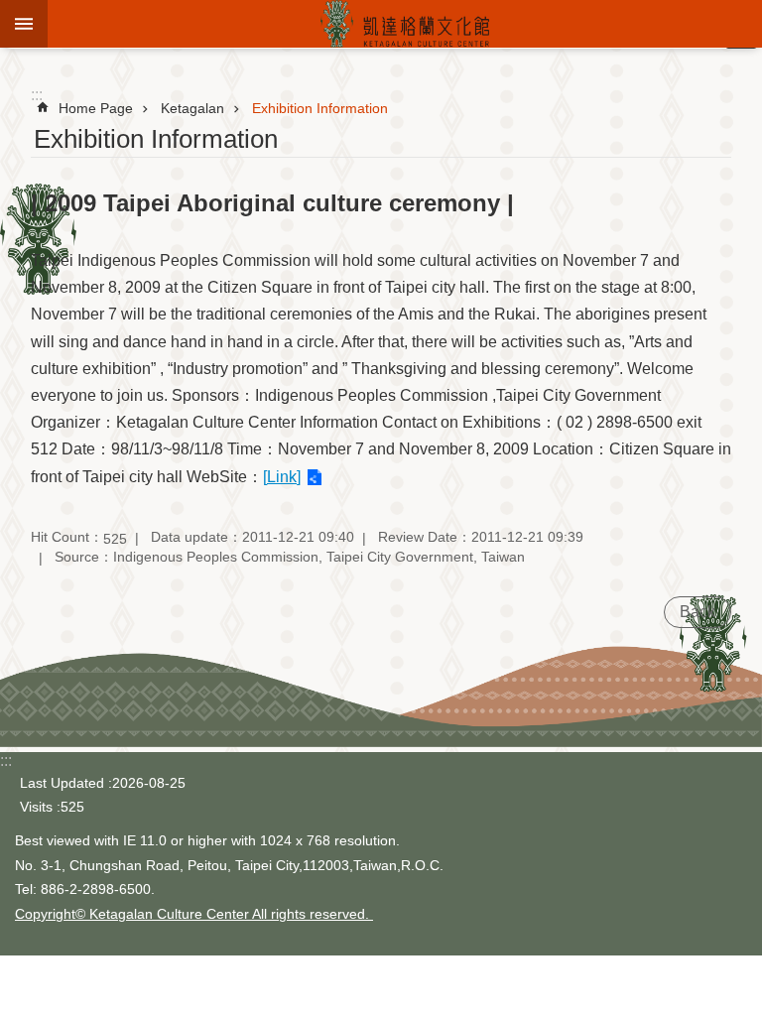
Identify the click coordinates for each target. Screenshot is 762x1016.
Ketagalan (192, 108)
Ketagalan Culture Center (405, 24)
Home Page (96, 108)
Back (697, 611)
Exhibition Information (320, 108)
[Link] (282, 476)
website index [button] (24, 24)
